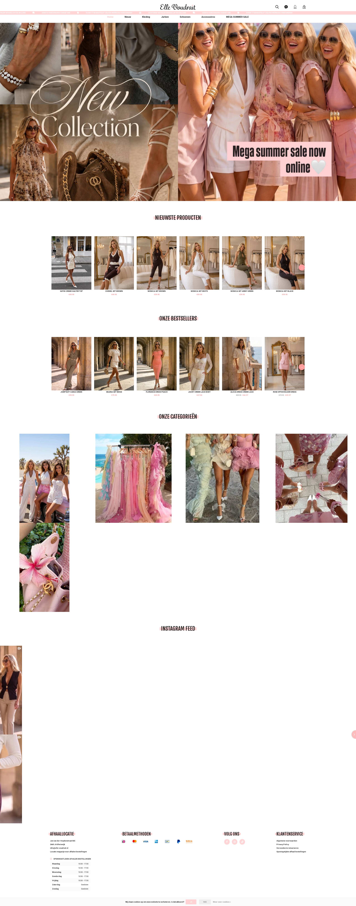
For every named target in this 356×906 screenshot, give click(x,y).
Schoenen (185, 17)
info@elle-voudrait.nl (59, 848)
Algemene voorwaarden (286, 841)
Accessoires (208, 17)
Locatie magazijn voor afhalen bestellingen (68, 852)
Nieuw (128, 17)
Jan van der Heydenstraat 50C (62, 841)
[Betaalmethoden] (123, 841)
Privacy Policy (282, 844)
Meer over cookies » (222, 902)
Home (110, 17)
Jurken (165, 17)
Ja (191, 902)
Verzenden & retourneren (287, 848)
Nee (205, 902)
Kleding (146, 17)
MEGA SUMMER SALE (237, 17)
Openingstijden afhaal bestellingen (291, 852)
